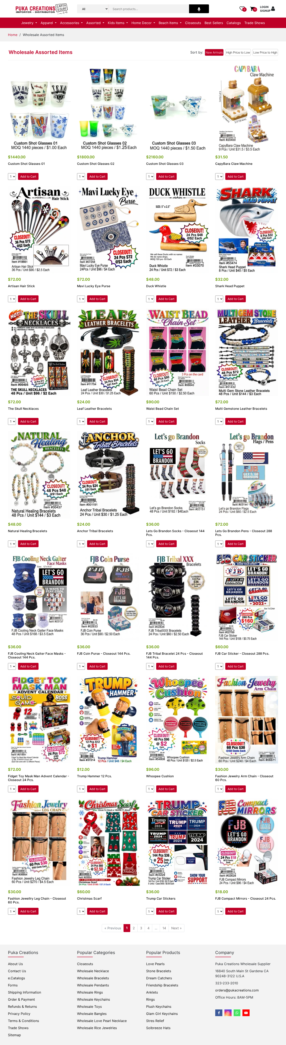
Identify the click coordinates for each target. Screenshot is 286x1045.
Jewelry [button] (28, 23)
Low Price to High (265, 52)
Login (264, 7)
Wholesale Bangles (92, 1014)
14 (164, 928)
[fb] (218, 1012)
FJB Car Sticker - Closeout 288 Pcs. (242, 654)
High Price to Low (238, 52)
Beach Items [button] (169, 23)
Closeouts (193, 23)
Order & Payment (21, 999)
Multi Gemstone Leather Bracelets (241, 409)
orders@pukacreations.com (237, 990)
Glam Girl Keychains (162, 1014)
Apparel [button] (47, 23)
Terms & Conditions (23, 1021)
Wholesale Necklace (93, 971)
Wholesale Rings (90, 992)
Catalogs (234, 23)
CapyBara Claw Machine (234, 164)
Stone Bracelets (158, 971)
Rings (150, 999)
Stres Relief (155, 1021)
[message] (246, 1012)
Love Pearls (155, 964)
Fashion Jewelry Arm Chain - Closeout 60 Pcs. (244, 778)
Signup (265, 10)
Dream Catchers (159, 978)
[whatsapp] (237, 1012)
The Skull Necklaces (23, 409)
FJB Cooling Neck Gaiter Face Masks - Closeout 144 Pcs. (37, 655)
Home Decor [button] (142, 23)
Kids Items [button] (116, 23)
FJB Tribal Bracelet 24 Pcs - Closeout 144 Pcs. (174, 655)
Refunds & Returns (22, 1006)
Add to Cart (28, 176)
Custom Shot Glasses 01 (26, 164)
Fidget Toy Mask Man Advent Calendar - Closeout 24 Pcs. (38, 778)
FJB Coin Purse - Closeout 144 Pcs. (103, 654)
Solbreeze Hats (158, 1028)
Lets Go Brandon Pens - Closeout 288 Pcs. (243, 533)
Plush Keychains (158, 1006)
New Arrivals (214, 52)
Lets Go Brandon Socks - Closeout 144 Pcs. (175, 533)
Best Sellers (214, 23)
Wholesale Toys (89, 1006)
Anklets (152, 992)
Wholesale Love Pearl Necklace (102, 1021)
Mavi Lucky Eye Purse (93, 286)
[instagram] (228, 1012)
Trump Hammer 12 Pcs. (94, 776)
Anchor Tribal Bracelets (95, 531)
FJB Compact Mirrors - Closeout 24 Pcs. (245, 898)
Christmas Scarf (89, 898)
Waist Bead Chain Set (162, 409)
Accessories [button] (70, 23)
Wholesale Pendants (93, 985)
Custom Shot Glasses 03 (165, 164)
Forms (13, 985)
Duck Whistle (156, 286)
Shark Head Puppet (230, 286)
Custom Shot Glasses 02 (95, 164)
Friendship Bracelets (162, 985)
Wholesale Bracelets (93, 978)
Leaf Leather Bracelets (94, 409)
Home (12, 35)
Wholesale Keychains (93, 999)
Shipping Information (24, 992)
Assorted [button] (94, 23)
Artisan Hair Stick (21, 286)
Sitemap (14, 1035)
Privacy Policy (19, 1014)
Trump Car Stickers (160, 898)
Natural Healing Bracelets (27, 531)
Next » (176, 928)
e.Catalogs (16, 978)
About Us (15, 964)
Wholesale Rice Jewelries (97, 1028)
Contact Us (17, 971)
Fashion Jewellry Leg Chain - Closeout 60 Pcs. (37, 900)
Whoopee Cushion (160, 776)
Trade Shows (254, 23)
